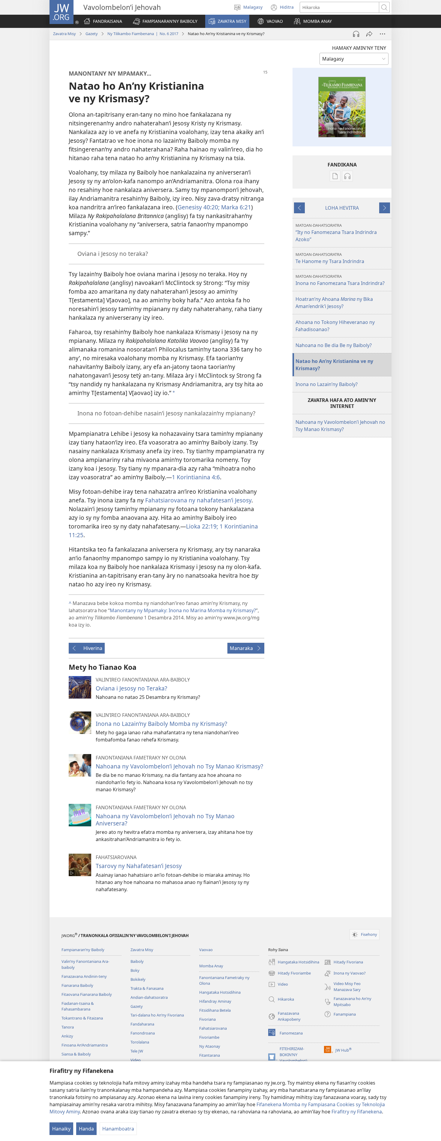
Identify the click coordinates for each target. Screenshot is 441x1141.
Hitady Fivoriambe (289, 973)
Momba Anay (211, 966)
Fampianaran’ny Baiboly (83, 949)
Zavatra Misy (64, 33)
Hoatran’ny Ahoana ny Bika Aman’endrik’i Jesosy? (334, 303)
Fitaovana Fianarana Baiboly (87, 994)
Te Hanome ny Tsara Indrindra (330, 258)
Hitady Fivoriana (343, 962)
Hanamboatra (118, 1128)
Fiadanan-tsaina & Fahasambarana (78, 1006)
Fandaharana (142, 1024)
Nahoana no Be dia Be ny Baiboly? (334, 345)
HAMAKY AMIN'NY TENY (359, 48)
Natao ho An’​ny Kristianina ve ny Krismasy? (334, 365)
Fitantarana (209, 1055)
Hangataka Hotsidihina (220, 992)
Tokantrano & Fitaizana (82, 1018)
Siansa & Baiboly (76, 1054)
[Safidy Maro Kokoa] (382, 34)
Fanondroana (142, 1033)
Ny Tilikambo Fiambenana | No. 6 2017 (142, 33)
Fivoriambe (209, 1037)
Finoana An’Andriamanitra (85, 1045)
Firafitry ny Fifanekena (357, 1111)
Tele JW (136, 1051)
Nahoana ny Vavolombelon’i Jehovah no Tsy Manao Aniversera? (165, 819)
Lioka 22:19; (202, 526)
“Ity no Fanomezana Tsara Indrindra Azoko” (336, 233)
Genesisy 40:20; (199, 207)
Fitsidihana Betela (215, 1010)
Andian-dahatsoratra (149, 997)
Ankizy (67, 1036)
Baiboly (137, 961)
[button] (165, 21)
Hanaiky (61, 1128)
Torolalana (139, 1042)
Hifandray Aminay (215, 1001)
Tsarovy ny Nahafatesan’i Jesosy (139, 866)
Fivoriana (207, 1019)
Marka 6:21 (235, 207)
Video (135, 1060)
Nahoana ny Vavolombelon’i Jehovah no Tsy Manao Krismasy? (179, 766)
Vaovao (206, 949)
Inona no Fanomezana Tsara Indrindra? (340, 280)
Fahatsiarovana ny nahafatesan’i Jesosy (198, 500)
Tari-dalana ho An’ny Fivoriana (157, 1015)
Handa (86, 1128)
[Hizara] (369, 34)
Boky (135, 970)
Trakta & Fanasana (147, 988)
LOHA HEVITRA (342, 208)
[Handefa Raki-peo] (356, 34)
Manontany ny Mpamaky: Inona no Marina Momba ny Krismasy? (183, 610)
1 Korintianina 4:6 (196, 477)
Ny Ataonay (209, 1046)
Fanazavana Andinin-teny (84, 976)
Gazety (92, 33)
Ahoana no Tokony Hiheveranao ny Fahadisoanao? (335, 326)
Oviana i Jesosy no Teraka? (131, 688)
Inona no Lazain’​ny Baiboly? (327, 384)
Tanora (68, 1027)
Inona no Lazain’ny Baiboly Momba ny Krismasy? (161, 724)
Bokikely (138, 979)
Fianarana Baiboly (77, 985)
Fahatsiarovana (213, 1028)
